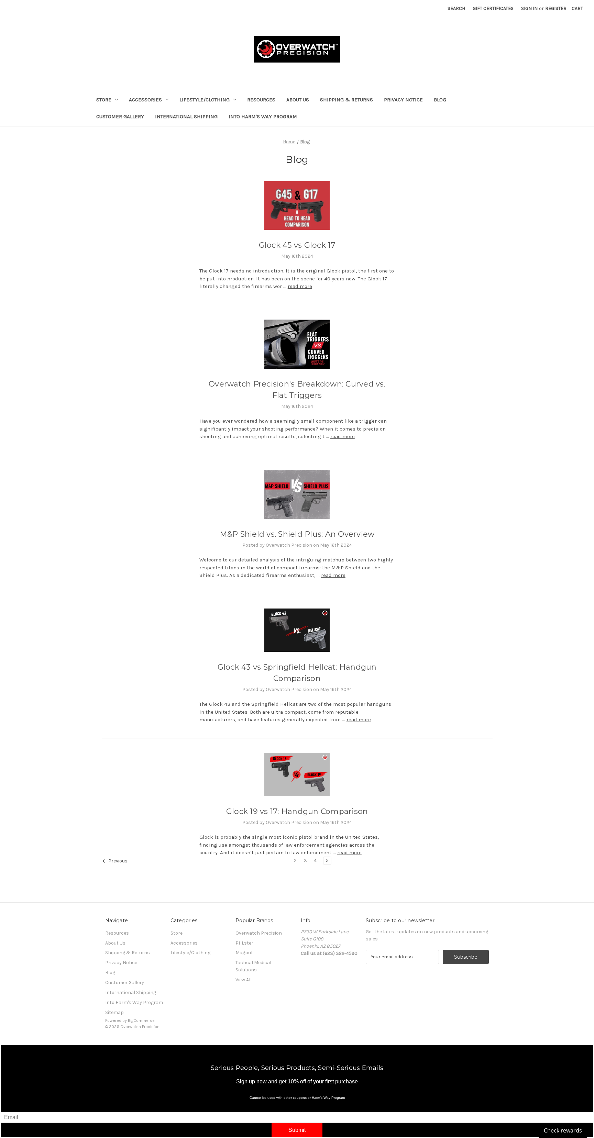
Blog (440, 100)
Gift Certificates (493, 8)
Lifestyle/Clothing (204, 100)
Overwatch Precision (258, 933)
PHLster (244, 943)
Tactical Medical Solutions (253, 966)
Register (555, 8)
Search (456, 8)
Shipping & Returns (346, 100)
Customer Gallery (120, 116)
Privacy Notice (403, 100)
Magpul (243, 953)
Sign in (529, 8)
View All (243, 980)
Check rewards (563, 1130)
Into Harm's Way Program (263, 116)
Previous (117, 861)
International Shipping (186, 116)
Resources (261, 100)
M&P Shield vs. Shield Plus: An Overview (297, 534)
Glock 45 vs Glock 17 (297, 245)
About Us (297, 100)
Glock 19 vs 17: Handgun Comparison (297, 811)
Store (103, 100)
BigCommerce (141, 1020)
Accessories (145, 100)
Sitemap (114, 1012)
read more (300, 286)
